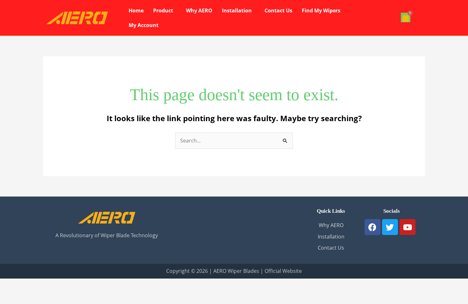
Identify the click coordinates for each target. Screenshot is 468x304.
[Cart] (405, 17)
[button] (164, 10)
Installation (237, 10)
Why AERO (199, 10)
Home (136, 10)
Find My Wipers (321, 10)
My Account (144, 25)
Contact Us (278, 10)
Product (163, 10)
